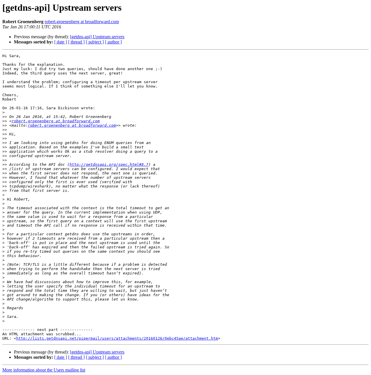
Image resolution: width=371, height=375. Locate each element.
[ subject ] (95, 41)
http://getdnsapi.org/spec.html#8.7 (109, 164)
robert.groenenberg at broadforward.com (82, 21)
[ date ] (60, 41)
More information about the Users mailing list (43, 369)
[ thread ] (76, 41)
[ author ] (113, 41)
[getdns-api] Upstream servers (97, 36)
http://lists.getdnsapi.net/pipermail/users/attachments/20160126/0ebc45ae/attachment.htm (117, 338)
